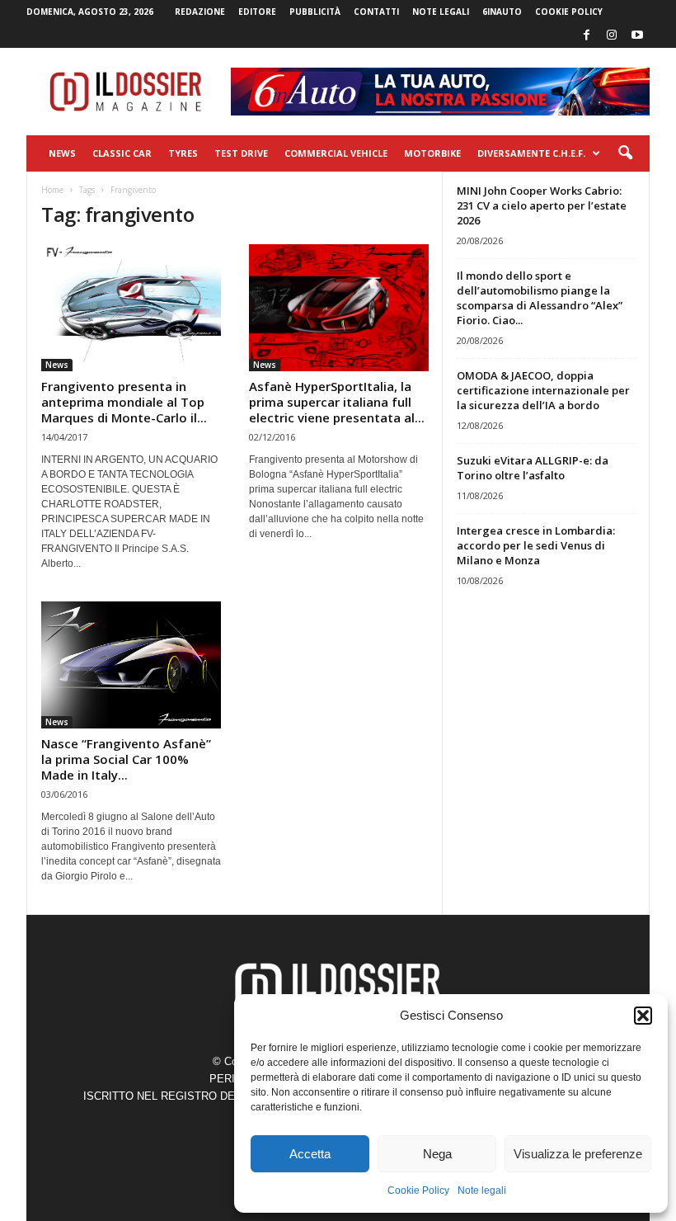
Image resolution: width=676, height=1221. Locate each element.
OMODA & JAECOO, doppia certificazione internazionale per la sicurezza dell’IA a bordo (543, 390)
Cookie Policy (418, 1190)
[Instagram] (612, 36)
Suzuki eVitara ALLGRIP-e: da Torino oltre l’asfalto (532, 468)
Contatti (376, 11)
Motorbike (432, 153)
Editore (257, 11)
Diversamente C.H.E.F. (531, 153)
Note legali (482, 1190)
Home (52, 190)
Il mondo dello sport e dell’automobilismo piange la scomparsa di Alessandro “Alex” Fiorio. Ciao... (539, 298)
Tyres (183, 153)
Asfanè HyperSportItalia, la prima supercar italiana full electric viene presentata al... (337, 402)
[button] (643, 1015)
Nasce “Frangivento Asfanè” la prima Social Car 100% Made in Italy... (126, 759)
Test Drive (241, 153)
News (62, 153)
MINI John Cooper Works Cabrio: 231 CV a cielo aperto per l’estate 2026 (542, 205)
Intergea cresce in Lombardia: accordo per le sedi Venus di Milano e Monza (536, 545)
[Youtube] (637, 36)
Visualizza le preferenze (578, 1154)
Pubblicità (314, 11)
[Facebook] (586, 36)
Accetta (310, 1154)
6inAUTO (502, 11)
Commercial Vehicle (335, 153)
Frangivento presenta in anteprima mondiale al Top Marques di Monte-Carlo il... (124, 402)
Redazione (200, 11)
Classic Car (122, 153)
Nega (437, 1154)
